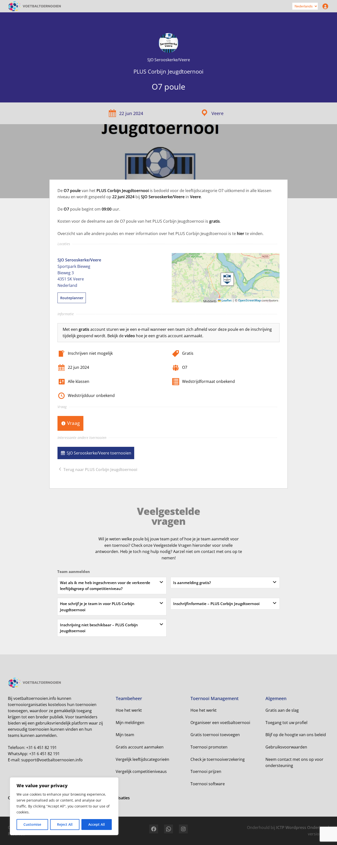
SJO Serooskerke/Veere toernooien (99, 453)
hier (240, 233)
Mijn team (125, 734)
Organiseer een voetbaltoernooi (220, 722)
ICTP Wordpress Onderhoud (302, 827)
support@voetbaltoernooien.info (52, 760)
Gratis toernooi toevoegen (215, 734)
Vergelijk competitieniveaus (141, 771)
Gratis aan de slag (282, 710)
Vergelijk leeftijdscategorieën (142, 759)
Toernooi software (207, 783)
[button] (227, 279)
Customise (32, 824)
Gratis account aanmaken (140, 747)
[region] (64, 806)
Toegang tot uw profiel (286, 722)
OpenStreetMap (249, 300)
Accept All (96, 824)
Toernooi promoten (208, 747)
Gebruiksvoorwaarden (286, 747)
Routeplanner (71, 297)
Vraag (73, 423)
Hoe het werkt (129, 710)
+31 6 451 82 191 (41, 747)
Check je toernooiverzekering (217, 759)
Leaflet (226, 300)
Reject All (65, 824)
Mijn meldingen (130, 722)
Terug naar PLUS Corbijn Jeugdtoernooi (99, 469)
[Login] (324, 6)
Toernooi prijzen (205, 771)
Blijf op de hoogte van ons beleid (295, 734)
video (130, 335)
